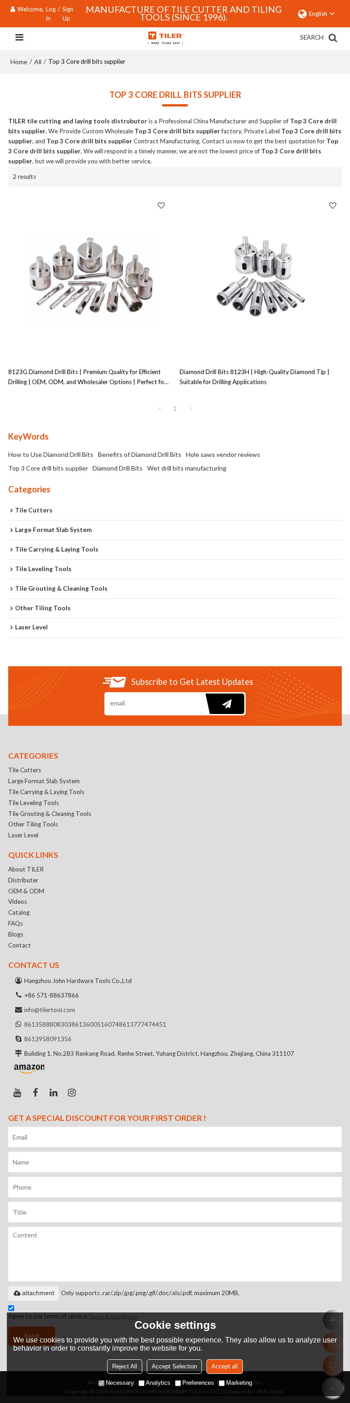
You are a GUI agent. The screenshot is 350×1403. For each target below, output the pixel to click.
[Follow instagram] (72, 1093)
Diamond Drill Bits (118, 468)
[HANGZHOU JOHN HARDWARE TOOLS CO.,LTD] (165, 37)
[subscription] (222, 704)
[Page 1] (159, 408)
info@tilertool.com (49, 1009)
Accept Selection (174, 1366)
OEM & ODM (26, 891)
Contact (19, 945)
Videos (17, 901)
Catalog (19, 912)
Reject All (124, 1366)
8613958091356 (48, 1039)
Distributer (23, 880)
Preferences (198, 1382)
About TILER (26, 869)
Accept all (224, 1366)
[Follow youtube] (17, 1093)
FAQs (15, 923)
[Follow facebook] (35, 1093)
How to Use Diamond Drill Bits (50, 454)
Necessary (120, 1382)
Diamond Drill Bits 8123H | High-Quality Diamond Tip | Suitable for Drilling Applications (254, 376)
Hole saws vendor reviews (223, 454)
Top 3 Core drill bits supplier (48, 468)
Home (18, 62)
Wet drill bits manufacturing (186, 468)
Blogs (15, 934)
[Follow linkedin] (54, 1093)
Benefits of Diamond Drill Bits (139, 454)
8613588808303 (48, 1024)
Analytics (158, 1382)
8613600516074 (95, 1024)
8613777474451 (142, 1024)
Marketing (239, 1382)
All (37, 62)
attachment (38, 1293)
